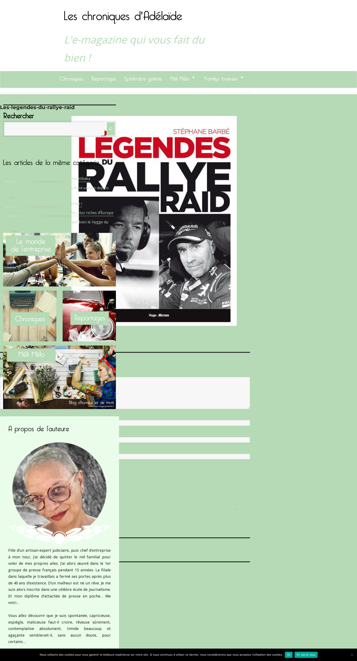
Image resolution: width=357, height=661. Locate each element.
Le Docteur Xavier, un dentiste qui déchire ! (43, 203)
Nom (3, 417)
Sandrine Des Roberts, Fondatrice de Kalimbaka (47, 178)
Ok (289, 654)
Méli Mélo (179, 77)
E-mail (4, 433)
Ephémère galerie (143, 77)
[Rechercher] (111, 129)
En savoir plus (306, 654)
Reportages (103, 77)
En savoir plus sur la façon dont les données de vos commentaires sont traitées (165, 508)
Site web (4, 450)
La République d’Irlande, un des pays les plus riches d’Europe (59, 212)
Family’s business (221, 77)
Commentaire (8, 375)
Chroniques (71, 77)
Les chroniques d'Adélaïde (123, 13)
